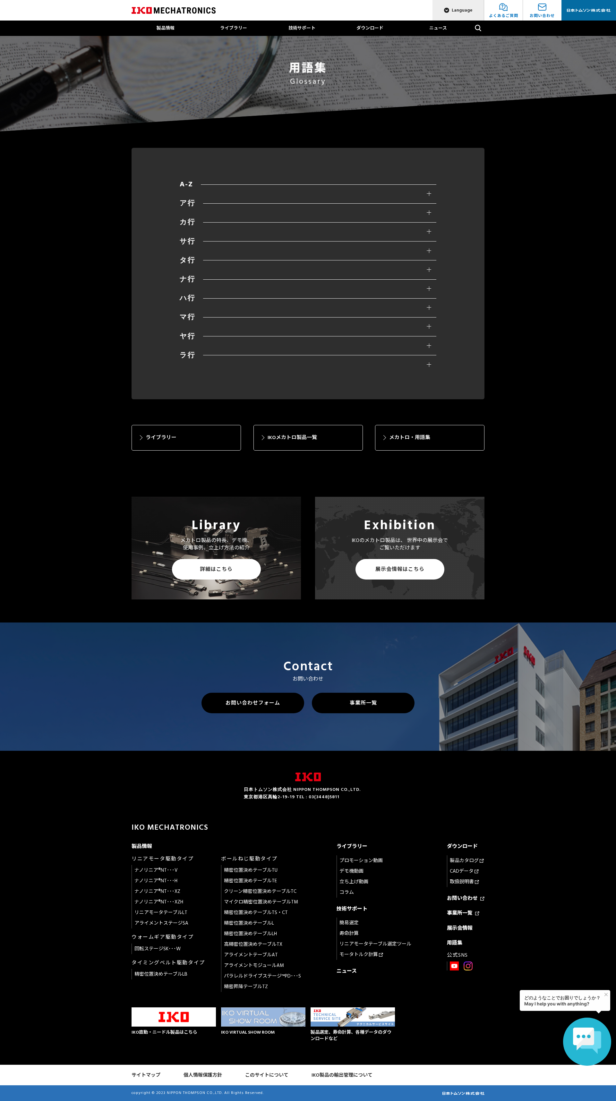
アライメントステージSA (161, 923)
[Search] (478, 28)
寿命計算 (349, 933)
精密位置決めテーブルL (249, 923)
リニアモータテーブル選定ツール (375, 944)
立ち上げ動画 (353, 882)
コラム (346, 892)
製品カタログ (465, 861)
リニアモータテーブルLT (160, 913)
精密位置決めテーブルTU (251, 870)
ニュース (438, 28)
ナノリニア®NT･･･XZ (157, 891)
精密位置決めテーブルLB (160, 974)
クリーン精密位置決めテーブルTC (260, 891)
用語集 (454, 943)
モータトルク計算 (359, 955)
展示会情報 (460, 928)
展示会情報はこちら (399, 569)
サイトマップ (146, 1075)
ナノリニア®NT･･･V (156, 870)
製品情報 (166, 28)
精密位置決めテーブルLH (250, 934)
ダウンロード (369, 28)
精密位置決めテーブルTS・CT (256, 913)
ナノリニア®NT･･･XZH (158, 902)
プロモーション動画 (361, 861)
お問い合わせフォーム (253, 703)
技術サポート (301, 28)
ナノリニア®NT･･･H (155, 881)
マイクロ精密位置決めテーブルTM (261, 902)
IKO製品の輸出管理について (342, 1075)
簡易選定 (349, 923)
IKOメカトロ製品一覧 (292, 437)
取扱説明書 (462, 882)
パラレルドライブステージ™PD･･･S (262, 976)
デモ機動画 (351, 871)
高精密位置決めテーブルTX (253, 944)
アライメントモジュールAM (254, 965)
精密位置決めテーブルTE (250, 881)
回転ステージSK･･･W (157, 949)
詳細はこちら (216, 569)
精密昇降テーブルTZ (246, 987)
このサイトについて (266, 1075)
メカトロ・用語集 (409, 437)
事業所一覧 (363, 703)
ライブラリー (233, 28)
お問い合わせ (463, 898)
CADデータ (462, 871)
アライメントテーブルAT (251, 955)
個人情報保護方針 (203, 1075)
